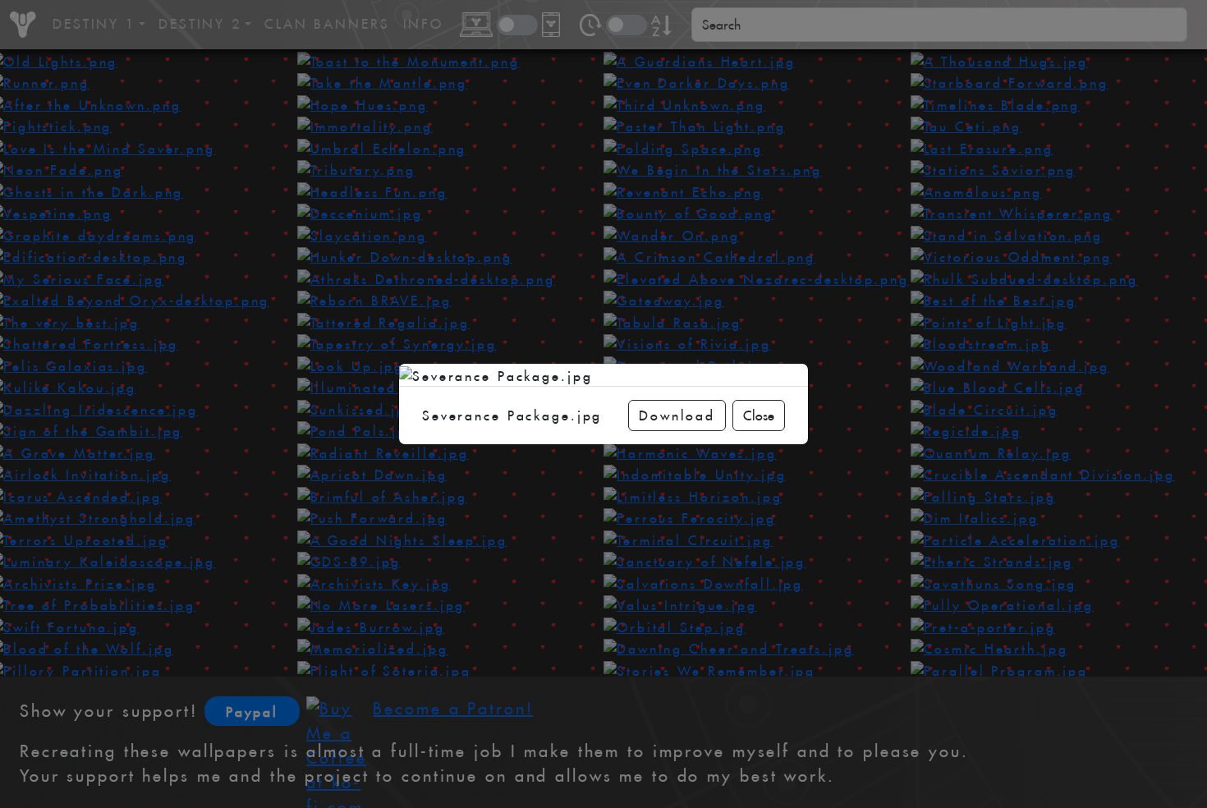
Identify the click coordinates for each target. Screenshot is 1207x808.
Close (758, 415)
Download (677, 415)
